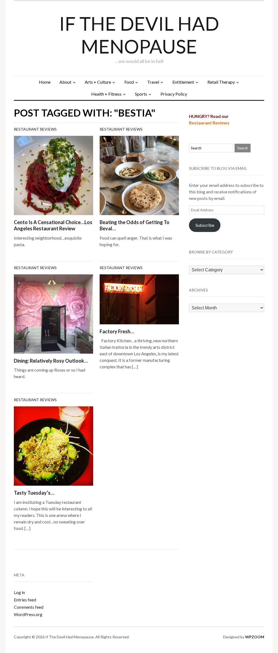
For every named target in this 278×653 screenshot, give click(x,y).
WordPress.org (28, 614)
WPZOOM (254, 637)
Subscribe (204, 225)
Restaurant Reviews (35, 129)
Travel (153, 81)
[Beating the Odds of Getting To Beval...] (139, 174)
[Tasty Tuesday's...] (53, 445)
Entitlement (183, 81)
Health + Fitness (106, 93)
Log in (19, 592)
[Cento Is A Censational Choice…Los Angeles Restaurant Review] (53, 174)
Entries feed (25, 599)
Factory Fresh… (117, 331)
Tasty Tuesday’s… (34, 493)
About (65, 81)
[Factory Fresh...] (139, 298)
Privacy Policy (173, 93)
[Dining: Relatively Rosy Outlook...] (53, 313)
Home (44, 81)
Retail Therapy (221, 81)
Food (129, 81)
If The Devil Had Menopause (139, 35)
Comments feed (28, 607)
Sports (141, 93)
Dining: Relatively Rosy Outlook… (51, 361)
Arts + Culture (98, 81)
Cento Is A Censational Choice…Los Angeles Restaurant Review (53, 225)
